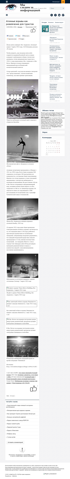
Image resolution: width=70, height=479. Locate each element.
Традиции (55, 126)
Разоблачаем (44, 123)
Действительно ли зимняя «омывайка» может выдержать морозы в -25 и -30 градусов (55, 67)
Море (53, 121)
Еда (59, 114)
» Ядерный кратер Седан (13, 427)
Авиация (58, 113)
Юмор (59, 126)
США (60, 123)
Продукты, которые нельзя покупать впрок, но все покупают (56, 77)
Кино (60, 118)
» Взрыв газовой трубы (13, 424)
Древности (55, 114)
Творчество (60, 125)
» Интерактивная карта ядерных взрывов (18, 410)
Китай (62, 118)
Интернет (59, 115)
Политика (52, 122)
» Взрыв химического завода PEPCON (17, 420)
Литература (59, 119)
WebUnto (14, 476)
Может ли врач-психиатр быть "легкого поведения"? (56, 57)
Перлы (42, 122)
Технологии (48, 126)
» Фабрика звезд (11, 434)
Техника (43, 126)
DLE (18, 474)
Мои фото (49, 121)
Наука (56, 121)
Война (46, 114)
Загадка (48, 115)
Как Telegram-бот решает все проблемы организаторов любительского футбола (56, 29)
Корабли (49, 119)
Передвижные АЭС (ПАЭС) (21, 383)
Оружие (61, 121)
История (20, 27)
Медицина (43, 121)
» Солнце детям (10, 437)
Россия (50, 123)
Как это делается (53, 118)
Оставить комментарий (15, 442)
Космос (54, 119)
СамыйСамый (44, 125)
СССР (56, 123)
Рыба (53, 123)
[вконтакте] (59, 15)
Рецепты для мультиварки (48, 113)
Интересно (53, 115)
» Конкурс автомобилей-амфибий (16, 417)
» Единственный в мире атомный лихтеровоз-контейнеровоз (19, 406)
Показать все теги (46, 128)
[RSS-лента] (51, 15)
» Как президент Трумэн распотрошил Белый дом (20, 414)
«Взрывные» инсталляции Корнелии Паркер (56, 39)
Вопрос (50, 114)
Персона (47, 122)
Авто (62, 113)
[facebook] (55, 15)
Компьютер (44, 119)
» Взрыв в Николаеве (12, 430)
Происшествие (58, 122)
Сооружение (52, 125)
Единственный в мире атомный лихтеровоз (20, 379)
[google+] (63, 15)
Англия (43, 114)
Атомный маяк (29, 377)
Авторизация (56, 1)
